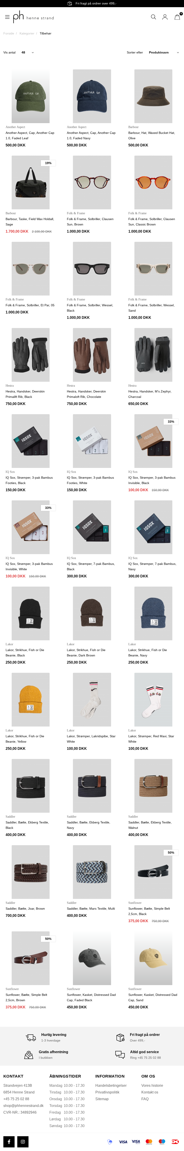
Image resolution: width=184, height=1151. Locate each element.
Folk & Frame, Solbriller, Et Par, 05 (30, 305)
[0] (177, 17)
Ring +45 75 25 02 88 (145, 1057)
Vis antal (9, 52)
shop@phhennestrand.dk (23, 1106)
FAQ (145, 1099)
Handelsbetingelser (111, 1085)
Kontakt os (149, 1092)
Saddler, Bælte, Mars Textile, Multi (91, 908)
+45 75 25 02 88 (16, 1099)
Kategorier (27, 33)
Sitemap (102, 1099)
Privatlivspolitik (107, 1092)
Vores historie (152, 1085)
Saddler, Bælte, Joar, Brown (25, 908)
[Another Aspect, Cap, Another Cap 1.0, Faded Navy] (92, 96)
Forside (8, 33)
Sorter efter (135, 52)
